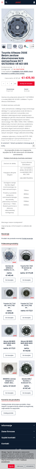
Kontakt (5, 443)
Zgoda (11, 466)
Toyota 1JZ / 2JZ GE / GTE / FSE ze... (9, 306)
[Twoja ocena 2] (16, 67)
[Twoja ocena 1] (14, 67)
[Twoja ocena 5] (24, 67)
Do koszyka (9, 280)
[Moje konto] (34, 2)
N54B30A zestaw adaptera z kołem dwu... (9, 381)
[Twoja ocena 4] (21, 67)
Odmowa (20, 466)
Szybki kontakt (8, 437)
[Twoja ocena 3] (19, 67)
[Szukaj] (6, 2)
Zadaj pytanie (8, 413)
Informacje (7, 425)
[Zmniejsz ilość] (11, 83)
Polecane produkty (9, 243)
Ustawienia (30, 466)
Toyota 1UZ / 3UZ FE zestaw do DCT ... (26, 268)
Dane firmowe (8, 431)
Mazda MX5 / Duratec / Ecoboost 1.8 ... (26, 381)
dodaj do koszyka (26, 83)
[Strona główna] (18, 2)
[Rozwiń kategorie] (2, 2)
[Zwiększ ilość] (3, 83)
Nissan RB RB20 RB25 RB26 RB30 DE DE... (9, 343)
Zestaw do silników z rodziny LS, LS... (9, 268)
